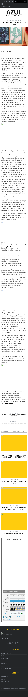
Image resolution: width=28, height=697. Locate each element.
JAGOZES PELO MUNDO (6, 653)
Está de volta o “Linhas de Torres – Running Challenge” (14, 414)
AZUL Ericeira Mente (6, 668)
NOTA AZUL (4, 663)
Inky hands (7, 247)
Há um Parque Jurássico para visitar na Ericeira (14, 482)
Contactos (4, 679)
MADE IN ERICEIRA (5, 666)
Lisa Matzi (7, 79)
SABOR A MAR (4, 658)
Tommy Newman (18, 317)
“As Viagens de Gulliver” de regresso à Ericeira (14, 422)
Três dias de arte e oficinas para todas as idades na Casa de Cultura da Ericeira (14, 508)
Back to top (22, 694)
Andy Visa (16, 157)
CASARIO (3, 655)
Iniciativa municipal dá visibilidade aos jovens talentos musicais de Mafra (14, 456)
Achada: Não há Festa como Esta (14, 534)
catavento (10, 20)
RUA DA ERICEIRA (5, 661)
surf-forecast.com (7, 619)
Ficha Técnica (5, 681)
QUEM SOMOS (4, 676)
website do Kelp (9, 403)
